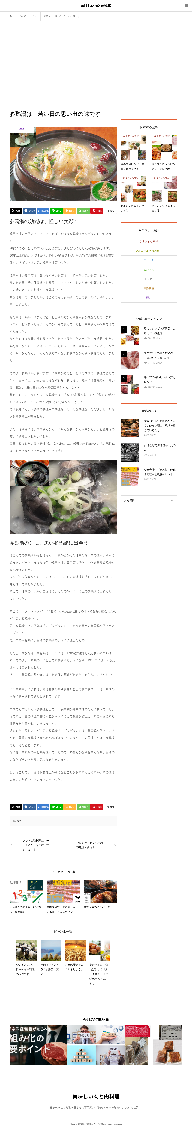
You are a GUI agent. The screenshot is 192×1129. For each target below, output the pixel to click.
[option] (38, 1045)
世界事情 (148, 288)
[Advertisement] (96, 65)
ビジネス (148, 269)
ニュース (148, 260)
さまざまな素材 (149, 241)
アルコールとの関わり (149, 250)
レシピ (149, 278)
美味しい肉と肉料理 (96, 5)
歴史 (19, 821)
